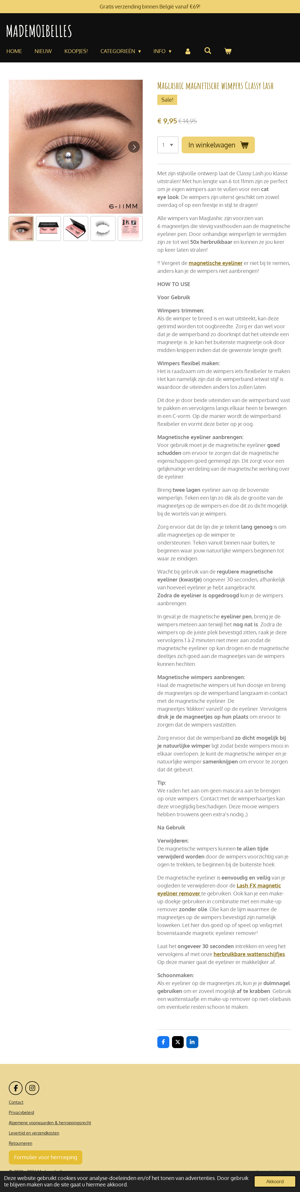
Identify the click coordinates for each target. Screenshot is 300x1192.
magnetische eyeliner (216, 263)
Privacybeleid (21, 1112)
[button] (21, 228)
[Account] (187, 51)
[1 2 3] (167, 145)
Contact (16, 1102)
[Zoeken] (208, 50)
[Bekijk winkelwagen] (228, 51)
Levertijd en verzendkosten (34, 1132)
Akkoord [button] (275, 1181)
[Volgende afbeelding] (134, 147)
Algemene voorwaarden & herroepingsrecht (50, 1122)
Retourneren (20, 1143)
